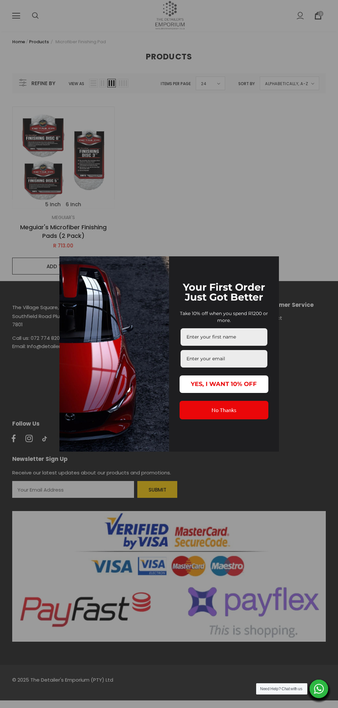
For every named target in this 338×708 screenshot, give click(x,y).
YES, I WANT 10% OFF (224, 384)
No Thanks (224, 409)
